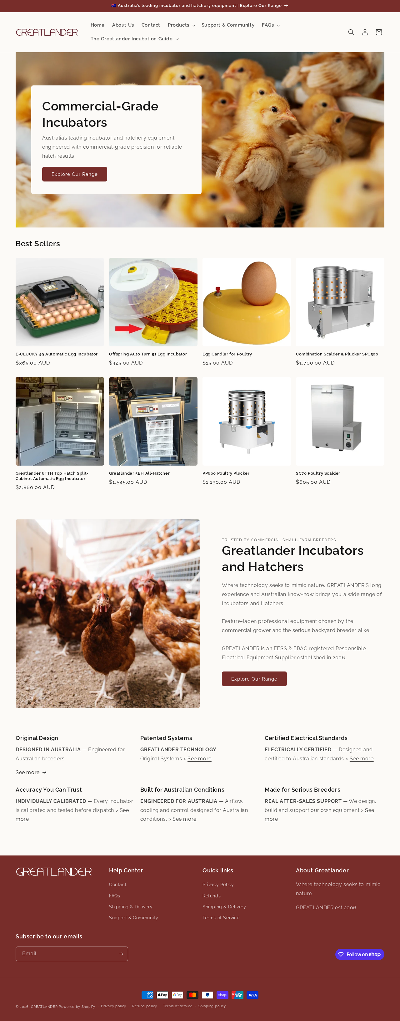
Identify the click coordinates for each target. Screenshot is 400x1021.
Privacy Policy (218, 884)
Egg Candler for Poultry (227, 354)
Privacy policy (113, 1006)
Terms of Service (221, 917)
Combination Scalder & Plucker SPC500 (337, 354)
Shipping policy (212, 1006)
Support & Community (133, 917)
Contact (118, 884)
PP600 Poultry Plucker (226, 473)
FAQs (114, 895)
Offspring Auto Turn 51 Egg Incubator (148, 354)
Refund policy (144, 1006)
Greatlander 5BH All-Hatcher (139, 473)
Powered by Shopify (77, 1007)
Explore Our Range (75, 174)
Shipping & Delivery (130, 906)
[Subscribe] (121, 954)
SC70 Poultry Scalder (318, 473)
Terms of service (177, 1006)
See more (28, 772)
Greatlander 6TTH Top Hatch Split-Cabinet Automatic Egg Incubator (52, 476)
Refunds (211, 895)
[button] (181, 25)
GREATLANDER (44, 1007)
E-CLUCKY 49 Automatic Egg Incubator (57, 354)
